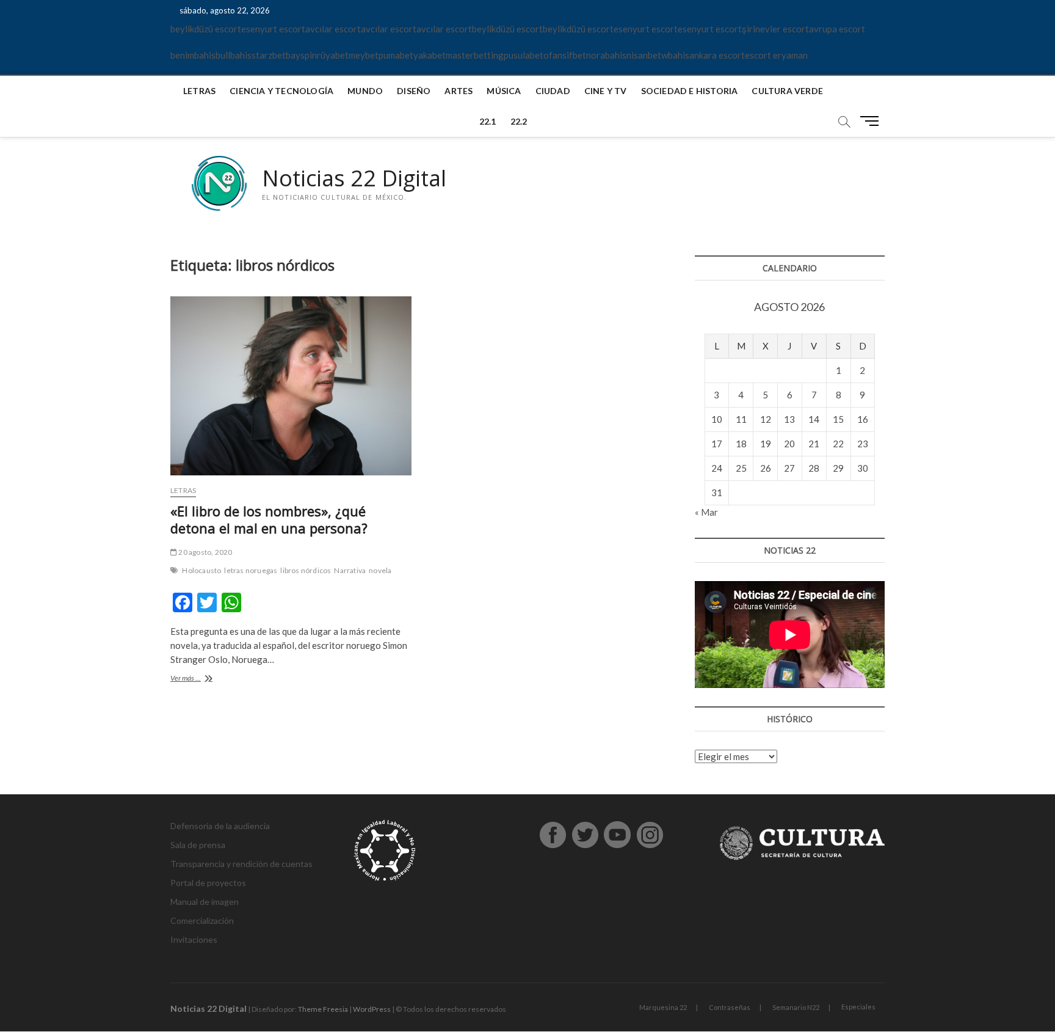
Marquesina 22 (663, 1007)
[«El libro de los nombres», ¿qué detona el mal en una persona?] (290, 385)
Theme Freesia (323, 1009)
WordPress (372, 1009)
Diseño (413, 91)
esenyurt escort (273, 28)
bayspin (301, 54)
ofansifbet (564, 54)
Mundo (365, 91)
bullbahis (234, 54)
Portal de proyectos (208, 882)
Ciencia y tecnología (281, 91)
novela (380, 570)
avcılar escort (333, 28)
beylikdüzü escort (205, 28)
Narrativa (350, 570)
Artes (458, 91)
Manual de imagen (204, 901)
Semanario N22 (795, 1007)
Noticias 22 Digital (354, 178)
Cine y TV (605, 91)
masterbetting (475, 54)
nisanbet (643, 54)
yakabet (429, 54)
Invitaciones (193, 939)
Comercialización (202, 920)
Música (504, 91)
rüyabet (333, 54)
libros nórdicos (305, 570)
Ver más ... (200, 679)
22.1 (487, 121)
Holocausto (201, 570)
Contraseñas (729, 1007)
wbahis (675, 54)
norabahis (606, 54)
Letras (199, 91)
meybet (364, 54)
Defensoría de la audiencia (220, 826)
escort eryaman (776, 54)
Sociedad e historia (689, 91)
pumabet (396, 54)
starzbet (269, 54)
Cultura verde (787, 91)
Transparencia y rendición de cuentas (241, 863)
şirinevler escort (775, 28)
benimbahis (193, 54)
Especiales (858, 1007)
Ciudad (552, 91)
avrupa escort (837, 28)
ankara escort (717, 54)
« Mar (706, 512)
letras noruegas (250, 570)
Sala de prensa (197, 845)
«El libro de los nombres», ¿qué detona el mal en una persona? (269, 519)
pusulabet (523, 54)
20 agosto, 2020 (204, 552)
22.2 (519, 121)
